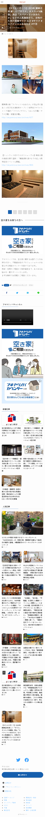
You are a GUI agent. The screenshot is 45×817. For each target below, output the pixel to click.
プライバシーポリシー (13, 787)
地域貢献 (29, 808)
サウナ (31, 285)
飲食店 (28, 803)
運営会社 (8, 791)
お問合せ (8, 783)
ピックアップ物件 (10, 803)
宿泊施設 (29, 800)
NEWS (6, 27)
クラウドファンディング (20, 285)
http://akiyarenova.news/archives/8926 (17, 165)
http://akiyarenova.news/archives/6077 (17, 117)
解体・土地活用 (31, 810)
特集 (5, 800)
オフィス (29, 805)
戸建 (5, 808)
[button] (2, 2)
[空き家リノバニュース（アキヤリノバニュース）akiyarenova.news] (22, 2)
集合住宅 (7, 810)
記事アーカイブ (9, 798)
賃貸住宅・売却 (31, 798)
